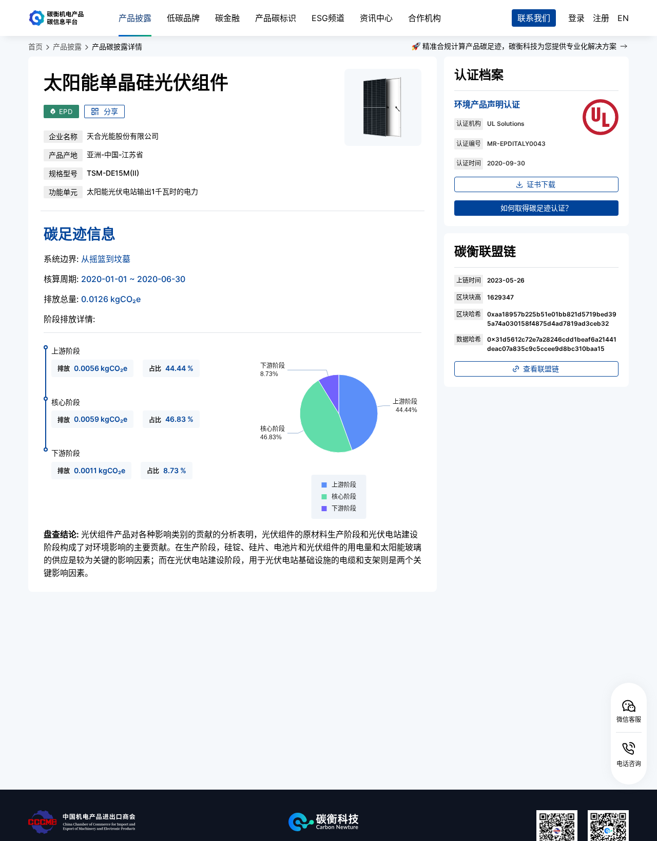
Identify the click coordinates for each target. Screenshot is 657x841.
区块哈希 (468, 314)
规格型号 (63, 173)
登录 (576, 18)
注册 (601, 18)
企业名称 (63, 136)
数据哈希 (468, 339)
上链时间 (468, 280)
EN (623, 18)
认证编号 (468, 143)
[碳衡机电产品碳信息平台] (63, 18)
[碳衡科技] (377, 822)
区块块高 (468, 297)
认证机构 (468, 123)
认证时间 (468, 163)
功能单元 (63, 192)
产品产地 (63, 155)
